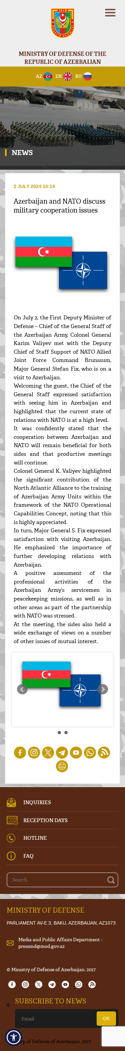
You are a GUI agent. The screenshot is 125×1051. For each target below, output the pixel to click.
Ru (78, 76)
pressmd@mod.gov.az (41, 946)
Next (102, 689)
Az (39, 76)
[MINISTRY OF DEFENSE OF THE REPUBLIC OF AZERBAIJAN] (62, 27)
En (59, 76)
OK (106, 1018)
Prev (22, 689)
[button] (14, 1037)
